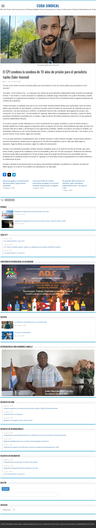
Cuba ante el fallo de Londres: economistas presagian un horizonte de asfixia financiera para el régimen (46, 183)
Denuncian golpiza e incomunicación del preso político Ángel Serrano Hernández (16, 183)
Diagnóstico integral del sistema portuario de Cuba (32, 211)
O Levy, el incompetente (22, 332)
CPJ (6, 81)
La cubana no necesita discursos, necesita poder (31, 322)
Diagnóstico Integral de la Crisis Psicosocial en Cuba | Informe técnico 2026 (40, 221)
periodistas (10, 200)
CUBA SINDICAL (48, 5)
